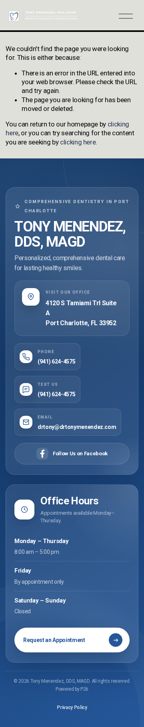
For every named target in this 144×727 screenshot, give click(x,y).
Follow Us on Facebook (80, 453)
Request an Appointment (54, 640)
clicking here (78, 142)
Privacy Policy (72, 707)
